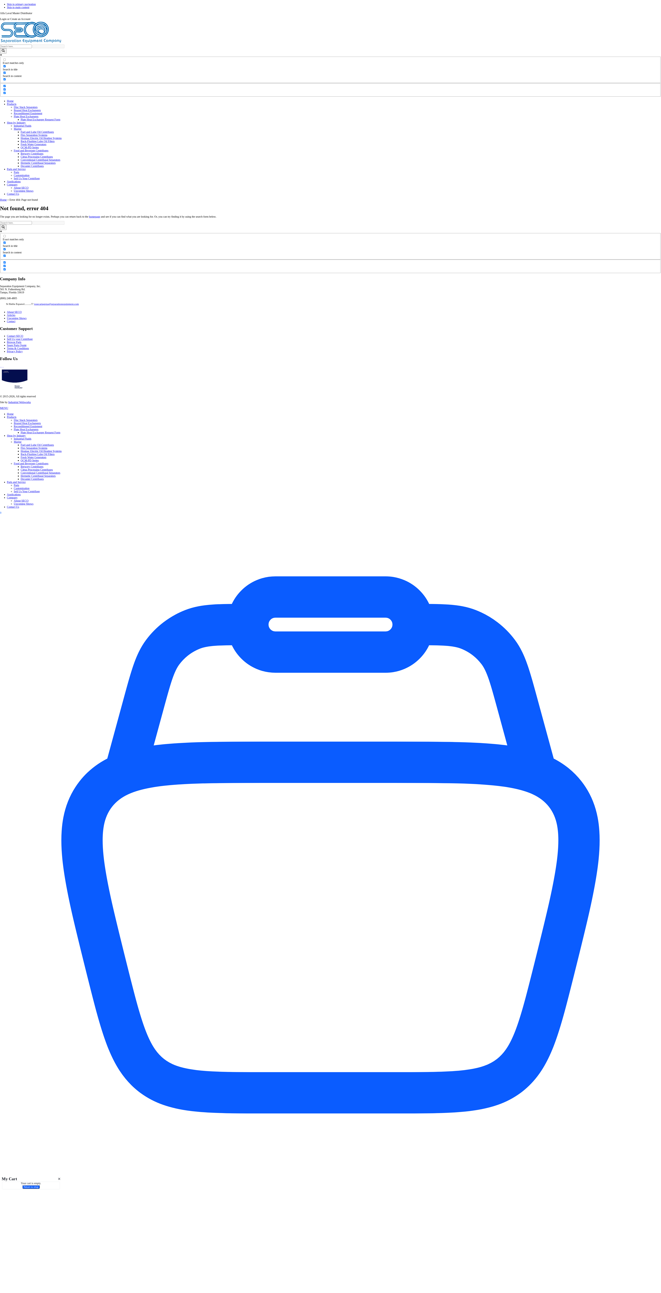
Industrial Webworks (19, 402)
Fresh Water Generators (33, 457)
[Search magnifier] (3, 51)
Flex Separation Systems (34, 448)
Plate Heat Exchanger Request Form (40, 432)
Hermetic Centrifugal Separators (38, 475)
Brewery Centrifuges (32, 466)
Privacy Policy (15, 351)
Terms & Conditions (18, 348)
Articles (11, 315)
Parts (16, 485)
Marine (18, 441)
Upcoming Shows (17, 318)
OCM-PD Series (30, 460)
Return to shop (31, 1187)
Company (12, 497)
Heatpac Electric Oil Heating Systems (41, 451)
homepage (94, 216)
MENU (4, 408)
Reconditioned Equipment (28, 426)
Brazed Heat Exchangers (27, 423)
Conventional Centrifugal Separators (40, 472)
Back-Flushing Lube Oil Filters (38, 454)
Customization (21, 488)
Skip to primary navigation (21, 4)
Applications (14, 494)
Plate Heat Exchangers (26, 429)
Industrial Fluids (22, 438)
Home (3, 199)
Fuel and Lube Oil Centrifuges (37, 444)
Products (11, 417)
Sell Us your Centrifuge (20, 339)
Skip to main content (18, 7)
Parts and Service (16, 482)
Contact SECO (15, 335)
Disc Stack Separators (26, 420)
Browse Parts (14, 342)
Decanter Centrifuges (32, 479)
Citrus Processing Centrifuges (37, 469)
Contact (11, 321)
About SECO (14, 312)
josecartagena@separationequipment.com (56, 304)
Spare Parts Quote (17, 345)
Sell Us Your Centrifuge (27, 491)
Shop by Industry (16, 435)
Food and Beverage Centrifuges (31, 463)
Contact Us (13, 506)
